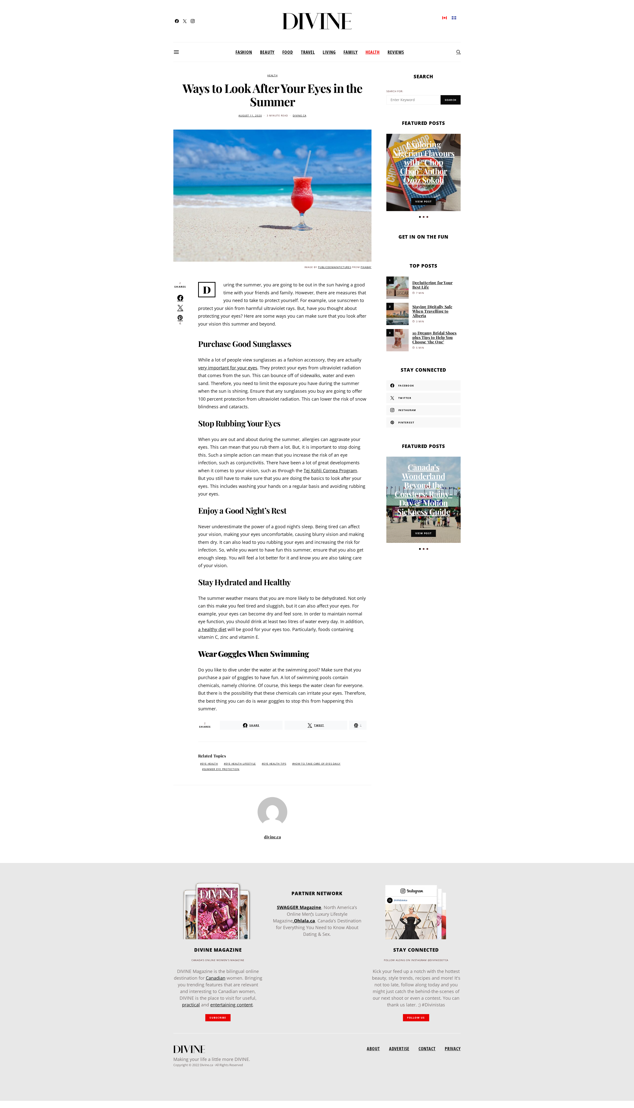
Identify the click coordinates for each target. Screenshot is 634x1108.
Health (373, 52)
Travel (308, 52)
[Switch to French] (454, 17)
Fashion (244, 52)
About (373, 1049)
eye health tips (275, 763)
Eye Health (210, 763)
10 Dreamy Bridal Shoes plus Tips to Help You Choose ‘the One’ (434, 337)
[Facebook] (176, 21)
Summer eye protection (221, 769)
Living (329, 52)
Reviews (396, 52)
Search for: (394, 91)
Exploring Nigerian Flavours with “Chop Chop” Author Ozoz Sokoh (423, 162)
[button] (420, 217)
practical (191, 1005)
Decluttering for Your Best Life (432, 285)
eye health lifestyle (241, 763)
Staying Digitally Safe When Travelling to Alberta (432, 311)
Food (287, 52)
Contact (427, 1049)
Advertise (399, 1049)
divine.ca (299, 115)
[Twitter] (184, 21)
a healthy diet (212, 629)
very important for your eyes (227, 368)
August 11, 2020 (250, 115)
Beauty (267, 52)
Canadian (215, 978)
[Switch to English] (444, 17)
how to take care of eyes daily (317, 763)
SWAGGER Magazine (299, 907)
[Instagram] (192, 21)
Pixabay (366, 267)
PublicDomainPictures (334, 267)
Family (350, 52)
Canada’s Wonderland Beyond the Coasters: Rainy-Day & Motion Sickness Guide (423, 489)
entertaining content (231, 1005)
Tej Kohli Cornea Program (330, 470)
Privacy (453, 1049)
